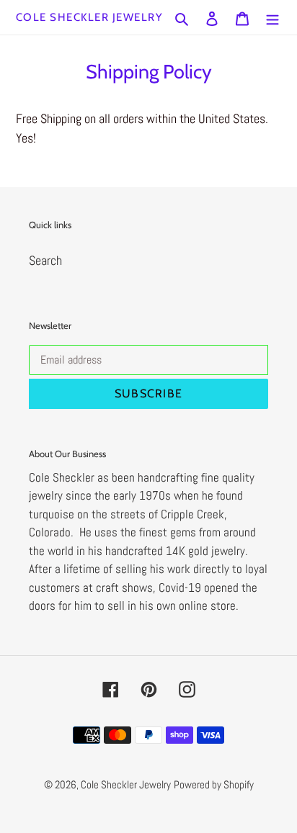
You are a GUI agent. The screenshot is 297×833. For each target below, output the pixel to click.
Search (45, 260)
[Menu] (272, 18)
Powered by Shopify (214, 784)
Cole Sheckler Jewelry (90, 17)
